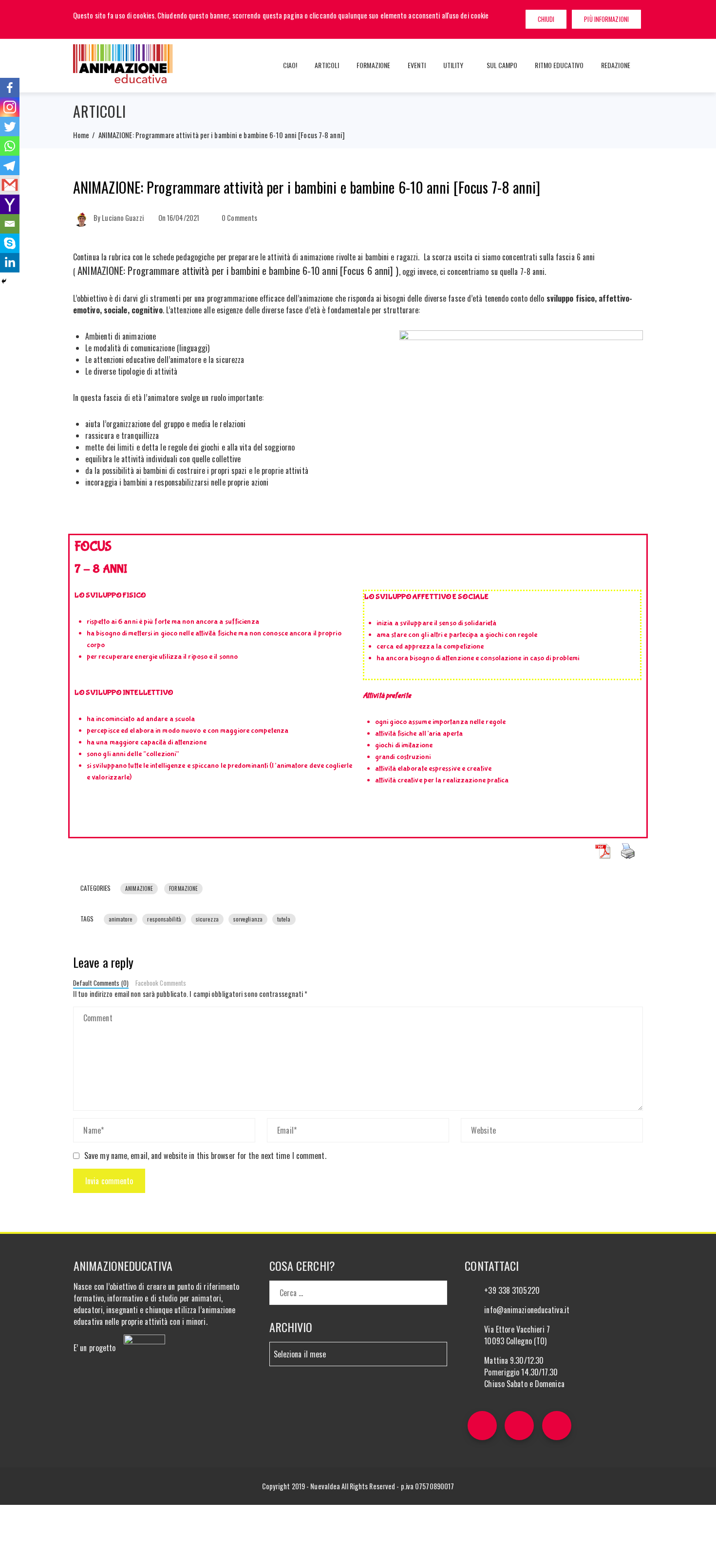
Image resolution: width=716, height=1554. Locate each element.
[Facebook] (9, 87)
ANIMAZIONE (139, 888)
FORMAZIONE (373, 65)
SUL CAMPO (502, 65)
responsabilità (164, 919)
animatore (121, 919)
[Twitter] (9, 126)
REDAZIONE (615, 65)
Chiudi (546, 19)
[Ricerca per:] (358, 1286)
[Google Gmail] (9, 185)
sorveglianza (248, 919)
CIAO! (290, 65)
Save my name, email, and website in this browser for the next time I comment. (205, 1155)
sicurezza (207, 919)
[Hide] (4, 281)
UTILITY (453, 65)
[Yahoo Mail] (9, 204)
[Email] (9, 224)
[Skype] (9, 243)
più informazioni (606, 19)
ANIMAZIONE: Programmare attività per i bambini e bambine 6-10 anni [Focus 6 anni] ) (237, 270)
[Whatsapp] (9, 146)
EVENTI (417, 65)
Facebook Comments (161, 983)
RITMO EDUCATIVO (559, 65)
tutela (284, 919)
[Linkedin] (9, 262)
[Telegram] (9, 165)
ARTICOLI (327, 65)
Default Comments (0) (101, 983)
